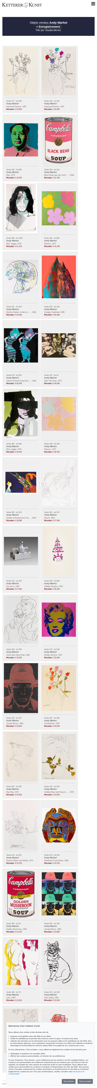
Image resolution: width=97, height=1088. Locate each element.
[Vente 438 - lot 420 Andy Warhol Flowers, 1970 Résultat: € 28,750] (59, 430)
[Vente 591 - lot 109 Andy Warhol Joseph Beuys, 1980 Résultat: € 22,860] (59, 915)
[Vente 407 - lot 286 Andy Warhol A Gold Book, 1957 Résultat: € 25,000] (59, 710)
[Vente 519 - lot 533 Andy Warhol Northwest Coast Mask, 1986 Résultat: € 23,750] (59, 842)
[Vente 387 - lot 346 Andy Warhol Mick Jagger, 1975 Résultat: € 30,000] (21, 438)
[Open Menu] (93, 4)
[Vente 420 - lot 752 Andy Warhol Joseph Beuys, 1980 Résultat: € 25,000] (21, 712)
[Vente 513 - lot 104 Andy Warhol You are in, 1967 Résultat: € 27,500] (21, 565)
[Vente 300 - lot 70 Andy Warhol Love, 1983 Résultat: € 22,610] (21, 984)
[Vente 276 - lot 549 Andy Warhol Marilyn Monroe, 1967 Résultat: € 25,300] (59, 636)
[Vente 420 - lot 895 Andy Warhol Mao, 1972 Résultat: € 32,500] (21, 156)
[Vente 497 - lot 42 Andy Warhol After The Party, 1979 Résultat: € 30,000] (59, 357)
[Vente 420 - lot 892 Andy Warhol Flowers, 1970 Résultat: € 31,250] (59, 225)
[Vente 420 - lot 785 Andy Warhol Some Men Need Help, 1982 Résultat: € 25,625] (21, 643)
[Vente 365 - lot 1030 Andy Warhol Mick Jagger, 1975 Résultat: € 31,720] (21, 233)
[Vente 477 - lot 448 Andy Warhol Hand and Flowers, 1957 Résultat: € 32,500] (21, 95)
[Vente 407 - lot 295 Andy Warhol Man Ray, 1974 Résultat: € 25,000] (21, 781)
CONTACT (6, 1084)
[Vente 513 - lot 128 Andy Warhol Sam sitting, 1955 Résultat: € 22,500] (59, 987)
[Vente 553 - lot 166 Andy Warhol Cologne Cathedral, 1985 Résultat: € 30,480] (59, 298)
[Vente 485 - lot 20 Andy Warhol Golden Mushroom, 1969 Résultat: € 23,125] (21, 918)
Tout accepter (85, 1081)
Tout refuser (68, 1081)
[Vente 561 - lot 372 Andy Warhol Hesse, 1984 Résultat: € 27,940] (59, 506)
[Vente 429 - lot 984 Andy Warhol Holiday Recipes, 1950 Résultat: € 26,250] (59, 575)
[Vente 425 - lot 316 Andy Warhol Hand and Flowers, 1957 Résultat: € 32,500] (59, 95)
